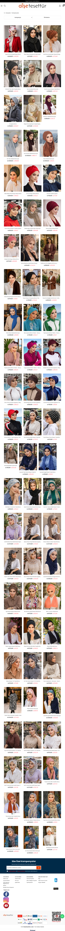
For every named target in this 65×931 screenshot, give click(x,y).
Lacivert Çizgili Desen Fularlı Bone (47, 472)
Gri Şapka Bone (13, 124)
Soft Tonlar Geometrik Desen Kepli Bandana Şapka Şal (32, 785)
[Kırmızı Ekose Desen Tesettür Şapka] (13, 212)
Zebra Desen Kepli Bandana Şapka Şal (32, 541)
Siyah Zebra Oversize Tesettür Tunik (13, 715)
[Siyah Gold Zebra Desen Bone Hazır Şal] (33, 491)
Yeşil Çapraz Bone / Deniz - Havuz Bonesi (52, 333)
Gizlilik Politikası (6, 880)
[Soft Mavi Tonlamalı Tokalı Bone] (13, 491)
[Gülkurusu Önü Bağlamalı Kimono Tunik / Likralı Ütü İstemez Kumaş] (49, 247)
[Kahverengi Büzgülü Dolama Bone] (12, 282)
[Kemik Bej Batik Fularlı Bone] (11, 453)
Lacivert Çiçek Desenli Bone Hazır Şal (52, 715)
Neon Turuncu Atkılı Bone (52, 611)
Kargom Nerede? (41, 882)
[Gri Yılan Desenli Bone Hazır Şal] (31, 837)
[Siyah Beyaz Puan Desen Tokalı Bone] (52, 421)
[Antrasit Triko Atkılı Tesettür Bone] (13, 73)
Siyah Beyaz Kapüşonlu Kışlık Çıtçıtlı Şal (32, 54)
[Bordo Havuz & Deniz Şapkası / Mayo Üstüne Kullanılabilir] (52, 352)
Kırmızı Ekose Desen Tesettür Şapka (13, 228)
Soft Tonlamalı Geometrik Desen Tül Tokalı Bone (13, 785)
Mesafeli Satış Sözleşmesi (8, 887)
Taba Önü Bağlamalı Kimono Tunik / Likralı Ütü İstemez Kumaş (51, 298)
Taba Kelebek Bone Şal (48, 158)
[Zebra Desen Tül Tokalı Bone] (13, 665)
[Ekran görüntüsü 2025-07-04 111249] (57, 917)
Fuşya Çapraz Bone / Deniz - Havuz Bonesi (32, 367)
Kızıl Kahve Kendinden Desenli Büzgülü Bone (52, 54)
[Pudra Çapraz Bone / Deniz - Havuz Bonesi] (13, 352)
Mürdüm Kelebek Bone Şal (49, 116)
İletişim (4, 885)
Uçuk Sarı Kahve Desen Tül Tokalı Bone (13, 750)
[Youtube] (6, 906)
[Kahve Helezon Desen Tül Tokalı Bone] (33, 735)
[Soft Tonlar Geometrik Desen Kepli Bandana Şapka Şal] (33, 769)
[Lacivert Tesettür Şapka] (52, 178)
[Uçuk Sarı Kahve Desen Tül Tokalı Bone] (13, 735)
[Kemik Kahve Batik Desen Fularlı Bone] (33, 421)
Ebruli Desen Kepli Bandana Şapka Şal (32, 576)
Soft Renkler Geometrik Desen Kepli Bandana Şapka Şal (13, 541)
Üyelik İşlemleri (30, 882)
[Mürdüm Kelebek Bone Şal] (49, 105)
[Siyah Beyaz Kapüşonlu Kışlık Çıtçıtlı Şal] (33, 38)
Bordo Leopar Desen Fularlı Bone (52, 89)
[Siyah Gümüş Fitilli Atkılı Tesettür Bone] (33, 630)
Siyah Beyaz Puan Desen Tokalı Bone (52, 437)
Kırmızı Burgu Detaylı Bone (32, 193)
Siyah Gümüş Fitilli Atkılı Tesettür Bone (32, 646)
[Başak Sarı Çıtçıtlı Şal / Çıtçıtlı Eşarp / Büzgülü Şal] (33, 108)
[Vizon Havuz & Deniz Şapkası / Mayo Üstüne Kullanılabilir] (13, 387)
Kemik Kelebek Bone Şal (32, 89)
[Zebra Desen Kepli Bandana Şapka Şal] (33, 526)
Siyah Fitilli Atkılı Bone (52, 646)
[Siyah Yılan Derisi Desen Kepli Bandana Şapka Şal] (13, 561)
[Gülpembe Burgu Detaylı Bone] (11, 245)
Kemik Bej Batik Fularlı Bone (10, 465)
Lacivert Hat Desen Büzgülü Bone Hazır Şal (52, 576)
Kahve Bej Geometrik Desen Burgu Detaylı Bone (29, 263)
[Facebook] (6, 894)
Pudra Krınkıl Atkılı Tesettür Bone (52, 781)
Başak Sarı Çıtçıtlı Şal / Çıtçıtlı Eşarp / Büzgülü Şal (32, 124)
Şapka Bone (17, 882)
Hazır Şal (17, 880)
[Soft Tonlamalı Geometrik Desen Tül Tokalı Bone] (13, 769)
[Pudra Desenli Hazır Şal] (30, 697)
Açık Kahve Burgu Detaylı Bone (13, 611)
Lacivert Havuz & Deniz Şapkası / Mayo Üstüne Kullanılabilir (52, 402)
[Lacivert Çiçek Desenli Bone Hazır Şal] (52, 700)
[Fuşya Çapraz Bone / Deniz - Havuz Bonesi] (33, 352)
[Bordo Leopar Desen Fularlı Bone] (52, 73)
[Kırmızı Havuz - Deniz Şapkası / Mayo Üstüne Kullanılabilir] (13, 421)
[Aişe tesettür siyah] (8, 915)
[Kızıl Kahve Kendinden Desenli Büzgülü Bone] (52, 38)
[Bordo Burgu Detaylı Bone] (52, 212)
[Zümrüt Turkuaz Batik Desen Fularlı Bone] (52, 491)
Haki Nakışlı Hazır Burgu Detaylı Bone (12, 193)
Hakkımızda (5, 878)
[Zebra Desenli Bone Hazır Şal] (11, 836)
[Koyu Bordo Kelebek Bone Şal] (31, 141)
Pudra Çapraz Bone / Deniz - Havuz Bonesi (13, 367)
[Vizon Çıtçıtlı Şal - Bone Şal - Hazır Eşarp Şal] (52, 665)
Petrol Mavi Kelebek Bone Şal (13, 333)
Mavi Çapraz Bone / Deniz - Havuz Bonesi (32, 333)
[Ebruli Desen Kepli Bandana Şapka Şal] (33, 561)
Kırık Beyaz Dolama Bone (52, 847)
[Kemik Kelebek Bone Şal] (33, 73)
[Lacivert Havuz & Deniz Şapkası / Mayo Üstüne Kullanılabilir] (52, 387)
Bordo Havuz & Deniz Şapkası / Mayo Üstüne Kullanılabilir (52, 367)
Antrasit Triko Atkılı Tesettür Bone (13, 89)
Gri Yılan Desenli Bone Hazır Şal (32, 850)
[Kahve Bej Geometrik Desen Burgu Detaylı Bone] (30, 247)
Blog (39, 878)
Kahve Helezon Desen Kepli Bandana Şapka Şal (52, 541)
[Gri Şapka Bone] (13, 108)
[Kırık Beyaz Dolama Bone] (49, 836)
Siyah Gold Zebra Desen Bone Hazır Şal (32, 507)
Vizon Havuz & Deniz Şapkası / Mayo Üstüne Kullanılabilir (13, 402)
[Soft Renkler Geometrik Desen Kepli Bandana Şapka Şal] (13, 526)
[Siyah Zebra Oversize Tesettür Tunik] (12, 700)
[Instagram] (6, 900)
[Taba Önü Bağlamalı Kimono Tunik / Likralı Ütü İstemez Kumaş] (51, 282)
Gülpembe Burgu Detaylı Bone (11, 259)
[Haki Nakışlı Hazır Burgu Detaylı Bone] (13, 178)
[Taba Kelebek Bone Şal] (49, 143)
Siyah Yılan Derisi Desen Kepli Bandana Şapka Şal (13, 576)
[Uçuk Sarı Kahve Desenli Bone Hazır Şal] (52, 804)
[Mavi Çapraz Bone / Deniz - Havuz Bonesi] (33, 317)
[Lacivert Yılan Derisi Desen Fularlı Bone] (28, 456)
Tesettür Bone (18, 878)
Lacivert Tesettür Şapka (52, 193)
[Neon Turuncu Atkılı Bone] (52, 596)
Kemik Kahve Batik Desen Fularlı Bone (32, 437)
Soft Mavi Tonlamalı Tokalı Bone (13, 507)
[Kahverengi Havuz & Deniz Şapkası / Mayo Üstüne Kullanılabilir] (33, 387)
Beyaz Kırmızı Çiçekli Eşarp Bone (12, 54)
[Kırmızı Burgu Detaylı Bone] (33, 178)
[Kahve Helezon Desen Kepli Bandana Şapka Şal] (52, 526)
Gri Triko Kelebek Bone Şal (13, 158)
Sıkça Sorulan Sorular (42, 880)
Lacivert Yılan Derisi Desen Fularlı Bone (28, 472)
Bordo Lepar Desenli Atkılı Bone (13, 646)
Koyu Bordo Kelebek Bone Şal (31, 153)
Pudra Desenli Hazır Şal (32, 708)
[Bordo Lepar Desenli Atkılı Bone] (13, 630)
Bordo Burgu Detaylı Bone (52, 228)
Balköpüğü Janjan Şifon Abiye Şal (32, 228)
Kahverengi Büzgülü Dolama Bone (12, 296)
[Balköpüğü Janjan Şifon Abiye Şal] (33, 212)
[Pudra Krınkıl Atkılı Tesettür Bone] (51, 768)
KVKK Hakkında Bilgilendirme (6, 883)
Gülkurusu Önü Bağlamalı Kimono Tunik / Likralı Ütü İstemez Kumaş (49, 263)
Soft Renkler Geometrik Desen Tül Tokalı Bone (52, 750)
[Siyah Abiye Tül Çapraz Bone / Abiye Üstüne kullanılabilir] (32, 282)
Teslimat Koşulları (30, 878)
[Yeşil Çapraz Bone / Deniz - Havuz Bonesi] (52, 317)
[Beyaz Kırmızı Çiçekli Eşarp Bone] (13, 38)
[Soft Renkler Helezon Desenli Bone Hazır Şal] (33, 804)
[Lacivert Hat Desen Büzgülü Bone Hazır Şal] (52, 561)
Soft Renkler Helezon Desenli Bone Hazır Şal (32, 820)
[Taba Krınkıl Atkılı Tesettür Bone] (11, 802)
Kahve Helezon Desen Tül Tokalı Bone (32, 750)
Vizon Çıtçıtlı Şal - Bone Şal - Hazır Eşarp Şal (52, 681)
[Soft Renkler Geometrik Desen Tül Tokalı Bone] (52, 735)
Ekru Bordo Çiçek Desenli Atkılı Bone (32, 611)
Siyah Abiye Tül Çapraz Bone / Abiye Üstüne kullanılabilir (31, 298)
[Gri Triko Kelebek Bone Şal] (13, 143)
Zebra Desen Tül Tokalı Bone (13, 681)
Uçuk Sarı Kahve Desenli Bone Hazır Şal (52, 820)
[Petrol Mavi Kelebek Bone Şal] (13, 317)
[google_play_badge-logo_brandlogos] (56, 889)
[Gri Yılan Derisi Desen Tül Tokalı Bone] (33, 665)
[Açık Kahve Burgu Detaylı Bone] (13, 596)
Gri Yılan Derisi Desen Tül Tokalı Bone (32, 681)
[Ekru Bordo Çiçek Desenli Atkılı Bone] (33, 596)
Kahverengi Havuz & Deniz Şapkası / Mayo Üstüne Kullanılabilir (32, 402)
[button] (12, 51)
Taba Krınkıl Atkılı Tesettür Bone (13, 816)
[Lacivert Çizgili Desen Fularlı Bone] (48, 456)
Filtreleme (47, 17)
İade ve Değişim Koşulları (32, 880)
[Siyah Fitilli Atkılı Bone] (52, 630)
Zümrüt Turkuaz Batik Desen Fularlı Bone (52, 507)
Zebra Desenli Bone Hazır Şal (13, 849)
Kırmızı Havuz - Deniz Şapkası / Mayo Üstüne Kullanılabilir (13, 437)
